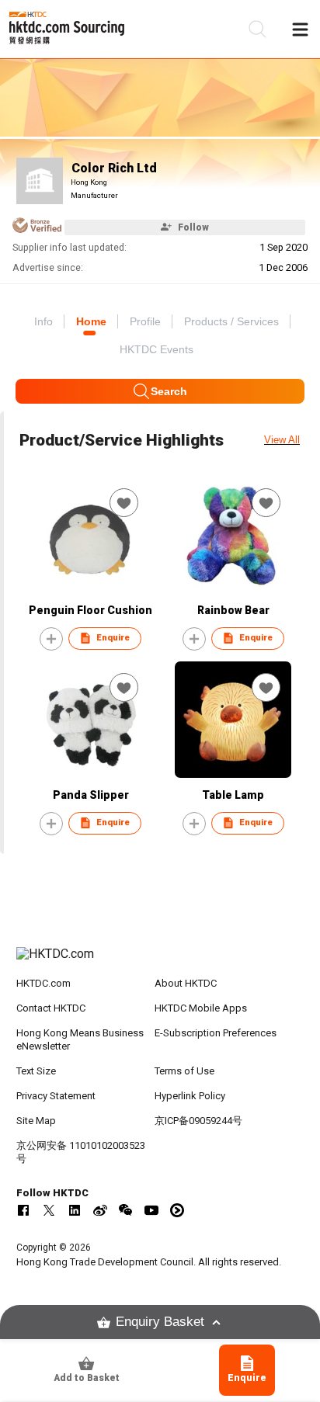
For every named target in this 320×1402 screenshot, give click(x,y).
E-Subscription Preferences (216, 1033)
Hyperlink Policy (190, 1096)
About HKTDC (186, 983)
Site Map (36, 1120)
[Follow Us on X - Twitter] (49, 1210)
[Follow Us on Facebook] (23, 1210)
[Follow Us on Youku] (177, 1210)
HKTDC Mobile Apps (201, 1008)
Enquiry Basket (160, 1321)
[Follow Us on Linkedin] (75, 1210)
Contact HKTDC (50, 1008)
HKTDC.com (43, 983)
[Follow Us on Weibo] (100, 1210)
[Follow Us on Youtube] (151, 1210)
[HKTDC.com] (160, 962)
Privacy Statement (56, 1096)
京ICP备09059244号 (198, 1120)
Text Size (36, 1071)
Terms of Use (184, 1071)
